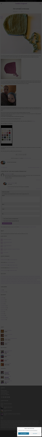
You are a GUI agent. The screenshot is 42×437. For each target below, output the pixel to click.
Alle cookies (23, 433)
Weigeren (35, 433)
